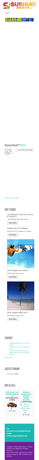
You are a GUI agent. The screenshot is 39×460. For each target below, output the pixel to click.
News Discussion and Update (19, 347)
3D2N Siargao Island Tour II (17, 313)
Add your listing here (25, 150)
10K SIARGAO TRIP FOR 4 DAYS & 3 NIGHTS (20, 215)
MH (30, 454)
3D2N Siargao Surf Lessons (17, 270)
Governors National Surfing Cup (19, 350)
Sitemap (9, 456)
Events (11, 349)
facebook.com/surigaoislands (19, 431)
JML (20, 454)
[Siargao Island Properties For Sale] (20, 20)
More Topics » (9, 357)
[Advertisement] (19, 42)
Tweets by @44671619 (12, 198)
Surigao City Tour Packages (17, 228)
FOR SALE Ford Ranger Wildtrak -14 (12, 394)
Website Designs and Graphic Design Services (26, 396)
